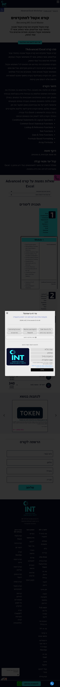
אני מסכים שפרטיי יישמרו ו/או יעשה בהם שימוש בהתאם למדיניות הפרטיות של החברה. (42, 366)
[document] (30, 343)
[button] (52, 683)
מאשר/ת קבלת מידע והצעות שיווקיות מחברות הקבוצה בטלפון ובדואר (42, 363)
